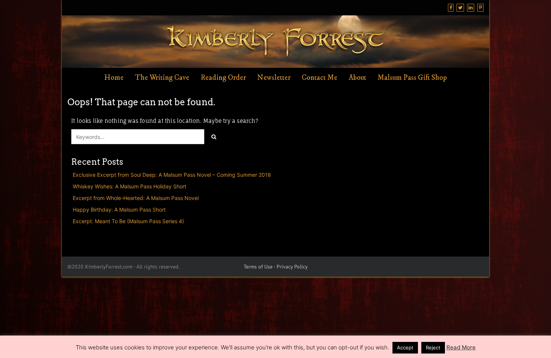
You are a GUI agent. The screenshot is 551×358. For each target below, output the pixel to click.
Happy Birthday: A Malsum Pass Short (119, 209)
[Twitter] (460, 7)
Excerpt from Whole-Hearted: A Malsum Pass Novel (136, 198)
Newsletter (273, 77)
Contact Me (319, 77)
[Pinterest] (480, 7)
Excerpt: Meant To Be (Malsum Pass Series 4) (128, 221)
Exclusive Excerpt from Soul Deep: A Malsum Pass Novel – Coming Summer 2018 (172, 175)
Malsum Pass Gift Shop (412, 77)
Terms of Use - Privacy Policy (276, 266)
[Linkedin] (470, 7)
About (357, 77)
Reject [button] (433, 348)
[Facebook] (451, 7)
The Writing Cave (162, 77)
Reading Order (223, 77)
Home (114, 77)
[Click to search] (213, 136)
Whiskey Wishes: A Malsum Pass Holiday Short (129, 186)
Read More (461, 347)
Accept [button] (405, 348)
